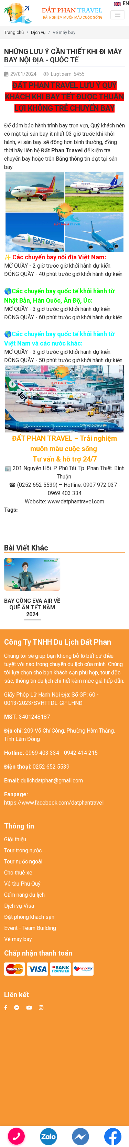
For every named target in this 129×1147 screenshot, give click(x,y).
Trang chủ (14, 32)
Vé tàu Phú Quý (22, 883)
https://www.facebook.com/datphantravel (54, 802)
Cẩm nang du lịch (24, 894)
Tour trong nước (23, 850)
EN (126, 3)
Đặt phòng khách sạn (29, 917)
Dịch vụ (38, 32)
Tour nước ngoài (23, 861)
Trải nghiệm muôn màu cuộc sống (72, 13)
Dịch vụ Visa (19, 906)
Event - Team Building (30, 928)
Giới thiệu (15, 839)
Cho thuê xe (18, 872)
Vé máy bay (64, 32)
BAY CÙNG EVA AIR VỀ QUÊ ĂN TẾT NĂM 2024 (32, 607)
